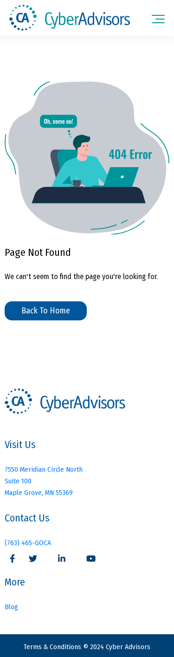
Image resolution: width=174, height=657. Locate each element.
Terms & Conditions (53, 647)
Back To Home (45, 311)
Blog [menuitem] (11, 607)
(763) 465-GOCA (28, 543)
